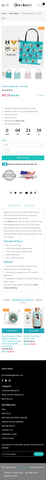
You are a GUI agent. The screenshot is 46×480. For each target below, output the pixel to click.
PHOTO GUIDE (8, 438)
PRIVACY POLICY (11, 476)
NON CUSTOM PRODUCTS (13, 395)
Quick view (19, 311)
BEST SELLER (7, 399)
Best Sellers (14, 13)
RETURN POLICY (8, 426)
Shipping (29, 205)
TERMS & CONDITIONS (13, 473)
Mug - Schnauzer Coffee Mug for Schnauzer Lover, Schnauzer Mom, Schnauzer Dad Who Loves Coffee (11, 341)
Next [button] (38, 47)
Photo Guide (19, 121)
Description (14, 205)
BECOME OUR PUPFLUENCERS (14, 418)
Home (4, 13)
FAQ (3, 409)
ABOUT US (6, 413)
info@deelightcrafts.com (13, 375)
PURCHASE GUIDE (9, 434)
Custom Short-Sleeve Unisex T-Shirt (32, 337)
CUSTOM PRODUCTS (10, 390)
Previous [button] (7, 47)
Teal (6, 145)
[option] (23, 47)
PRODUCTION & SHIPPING (12, 422)
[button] (7, 90)
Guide (9, 221)
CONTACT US (7, 430)
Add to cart (12, 331)
